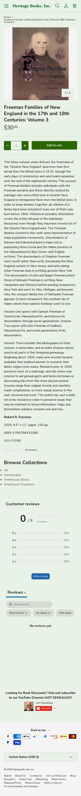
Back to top (38, 730)
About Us (20, 775)
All (6, 470)
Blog (73, 775)
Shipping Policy (12, 782)
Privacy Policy (32, 782)
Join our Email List (56, 775)
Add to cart (54, 145)
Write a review (40, 576)
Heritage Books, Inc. (24, 769)
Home (7, 17)
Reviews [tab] (16, 592)
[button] (40, 533)
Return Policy (59, 779)
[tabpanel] (40, 635)
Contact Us (36, 775)
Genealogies (12, 475)
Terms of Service (53, 782)
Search (7, 775)
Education (9, 779)
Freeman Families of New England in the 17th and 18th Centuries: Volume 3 (40, 20)
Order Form (25, 779)
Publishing (42, 779)
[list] (40, 63)
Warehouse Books (16, 479)
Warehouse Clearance (19, 484)
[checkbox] (65, 613)
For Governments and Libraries (21, 786)
